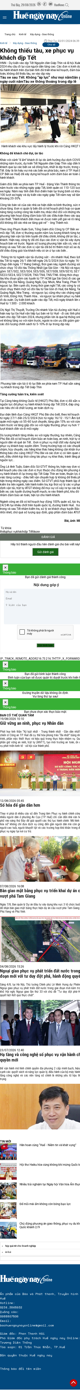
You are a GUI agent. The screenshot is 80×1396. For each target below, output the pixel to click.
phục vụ (11, 531)
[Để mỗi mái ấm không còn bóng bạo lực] (8, 1210)
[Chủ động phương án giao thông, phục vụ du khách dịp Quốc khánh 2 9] (8, 1230)
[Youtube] (50, 5)
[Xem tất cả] (6, 17)
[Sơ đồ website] (39, 5)
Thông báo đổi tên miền (20, 1368)
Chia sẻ (51, 44)
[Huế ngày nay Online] (44, 17)
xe (38, 531)
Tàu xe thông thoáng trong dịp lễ (49, 82)
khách (20, 531)
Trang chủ (10, 34)
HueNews (59, 5)
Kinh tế (22, 34)
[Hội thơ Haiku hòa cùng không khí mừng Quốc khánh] (8, 1171)
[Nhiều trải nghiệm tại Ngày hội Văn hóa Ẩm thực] (8, 1191)
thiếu (3, 531)
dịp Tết (28, 531)
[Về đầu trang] (73, 1383)
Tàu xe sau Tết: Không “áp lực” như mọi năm (36, 77)
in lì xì (8, 1252)
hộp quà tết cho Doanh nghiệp (20, 1246)
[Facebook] (45, 5)
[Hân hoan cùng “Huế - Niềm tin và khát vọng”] (8, 1151)
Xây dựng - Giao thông (42, 34)
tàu (35, 531)
